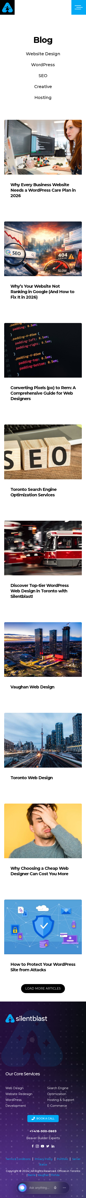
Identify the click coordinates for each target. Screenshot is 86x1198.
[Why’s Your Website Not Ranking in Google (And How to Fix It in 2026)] (43, 264)
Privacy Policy (44, 1159)
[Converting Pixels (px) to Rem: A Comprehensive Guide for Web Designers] (43, 366)
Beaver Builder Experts (43, 1138)
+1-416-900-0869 (43, 1131)
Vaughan (43, 1175)
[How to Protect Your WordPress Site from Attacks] (43, 940)
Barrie (32, 1175)
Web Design (14, 1088)
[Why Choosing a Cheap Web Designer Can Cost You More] (43, 844)
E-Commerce (57, 1106)
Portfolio (63, 1159)
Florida (55, 1175)
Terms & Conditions (17, 1159)
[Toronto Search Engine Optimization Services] (43, 465)
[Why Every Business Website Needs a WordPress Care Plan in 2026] (43, 163)
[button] (43, 1118)
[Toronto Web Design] (43, 751)
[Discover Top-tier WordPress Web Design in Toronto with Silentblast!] (43, 564)
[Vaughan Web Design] (43, 660)
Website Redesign (18, 1094)
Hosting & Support (60, 1100)
